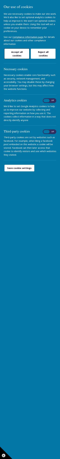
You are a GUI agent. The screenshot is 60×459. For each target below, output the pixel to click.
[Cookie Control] (6, 453)
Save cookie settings (19, 168)
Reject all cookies (43, 53)
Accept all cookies (17, 53)
